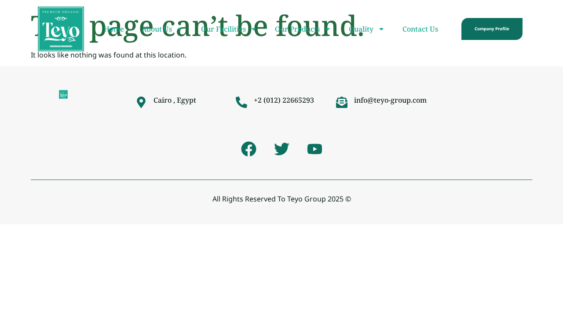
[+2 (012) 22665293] (241, 102)
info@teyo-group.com (390, 100)
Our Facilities (223, 29)
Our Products (297, 29)
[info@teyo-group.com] (341, 102)
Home (114, 29)
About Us (157, 29)
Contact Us (420, 29)
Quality (361, 29)
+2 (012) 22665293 (284, 100)
